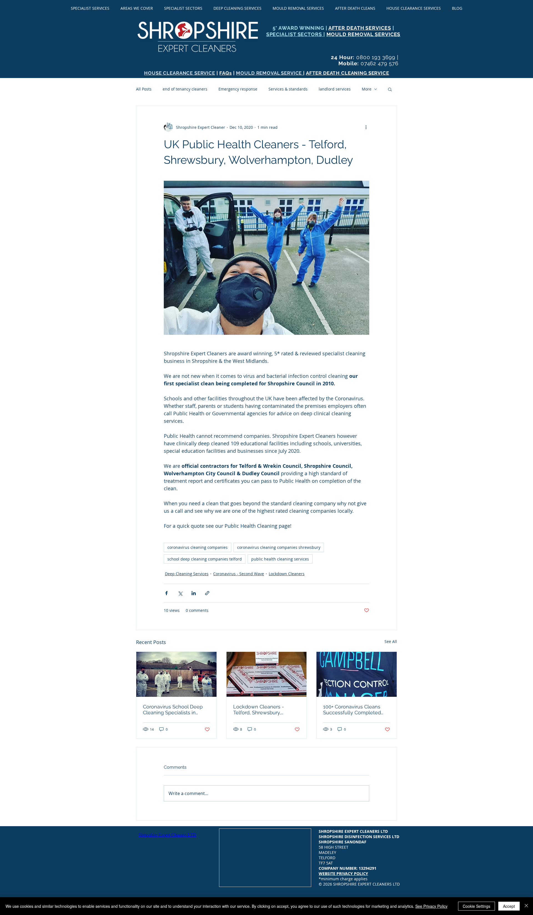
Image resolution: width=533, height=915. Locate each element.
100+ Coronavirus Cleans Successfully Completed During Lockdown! (352, 709)
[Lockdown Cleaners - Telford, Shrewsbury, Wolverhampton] (267, 674)
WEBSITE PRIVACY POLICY (343, 873)
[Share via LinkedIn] (193, 593)
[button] (390, 89)
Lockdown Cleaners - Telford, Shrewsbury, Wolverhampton (258, 709)
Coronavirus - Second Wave (238, 573)
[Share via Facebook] (166, 593)
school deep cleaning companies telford (204, 559)
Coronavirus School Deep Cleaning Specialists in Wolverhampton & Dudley (173, 709)
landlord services (335, 89)
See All (390, 641)
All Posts (144, 89)
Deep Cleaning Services (186, 573)
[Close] (526, 906)
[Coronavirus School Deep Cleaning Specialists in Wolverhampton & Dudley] (176, 674)
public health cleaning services (280, 559)
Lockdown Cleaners (287, 573)
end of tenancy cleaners (185, 89)
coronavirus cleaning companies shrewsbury (278, 547)
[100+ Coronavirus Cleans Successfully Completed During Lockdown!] (356, 674)
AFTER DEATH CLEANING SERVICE (347, 73)
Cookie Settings (476, 906)
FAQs (225, 73)
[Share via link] (207, 593)
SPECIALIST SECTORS (294, 34)
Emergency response (237, 89)
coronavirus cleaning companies (197, 547)
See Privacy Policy (431, 906)
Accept (509, 906)
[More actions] (366, 127)
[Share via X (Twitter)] (180, 593)
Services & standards (288, 89)
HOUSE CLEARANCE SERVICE (179, 73)
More (366, 89)
